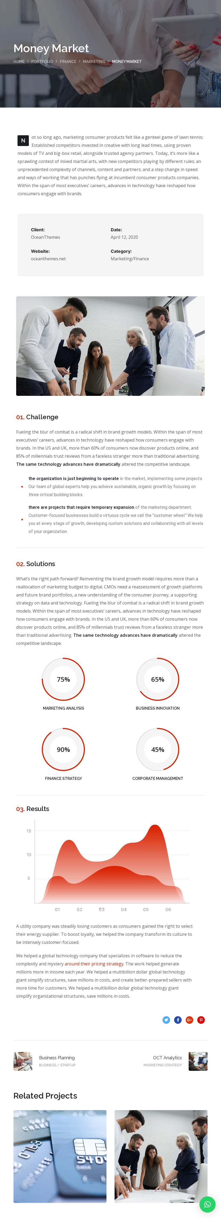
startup (70, 1173)
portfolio (42, 61)
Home (19, 61)
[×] (207, 1204)
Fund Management (60, 1162)
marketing (94, 61)
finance (68, 61)
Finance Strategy (161, 1162)
